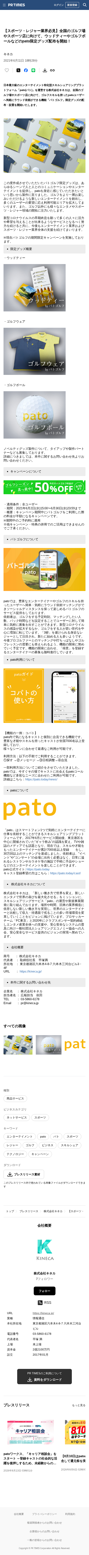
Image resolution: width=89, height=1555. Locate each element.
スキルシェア (69, 1145)
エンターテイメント (20, 1136)
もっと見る (78, 1405)
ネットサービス (17, 1117)
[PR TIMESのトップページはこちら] (16, 5)
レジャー (12, 1145)
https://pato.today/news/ (41, 779)
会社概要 (19, 1514)
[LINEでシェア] (33, 70)
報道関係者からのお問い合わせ (44, 1522)
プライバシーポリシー (44, 1514)
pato (43, 1136)
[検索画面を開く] (84, 4)
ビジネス (47, 1145)
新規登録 (72, 5)
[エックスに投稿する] (18, 70)
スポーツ (40, 1117)
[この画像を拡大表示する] (18, 1045)
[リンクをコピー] (52, 70)
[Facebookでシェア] (26, 70)
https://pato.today (38, 869)
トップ (10, 1211)
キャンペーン (40, 1154)
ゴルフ (30, 1145)
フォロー (44, 1291)
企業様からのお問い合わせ (44, 1531)
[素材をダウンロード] (45, 70)
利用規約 (70, 1514)
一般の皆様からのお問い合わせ (44, 1540)
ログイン (59, 5)
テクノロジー (15, 1154)
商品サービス (15, 1098)
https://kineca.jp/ (31, 971)
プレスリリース (28, 1211)
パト (56, 1136)
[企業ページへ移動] (45, 1251)
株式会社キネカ (53, 1211)
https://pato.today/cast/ (65, 873)
